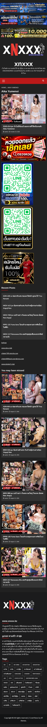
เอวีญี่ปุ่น (29, 700)
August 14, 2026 (14, 585)
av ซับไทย (6, 531)
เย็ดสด (29, 696)
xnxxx (23, 63)
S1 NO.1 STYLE (19, 678)
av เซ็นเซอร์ (7, 401)
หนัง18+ (6, 691)
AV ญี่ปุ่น (19, 669)
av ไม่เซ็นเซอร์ (7, 121)
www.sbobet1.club (8, 364)
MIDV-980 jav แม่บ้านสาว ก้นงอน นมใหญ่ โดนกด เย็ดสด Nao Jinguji (23, 316)
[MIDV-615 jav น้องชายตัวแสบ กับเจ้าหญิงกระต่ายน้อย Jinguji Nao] (23, 432)
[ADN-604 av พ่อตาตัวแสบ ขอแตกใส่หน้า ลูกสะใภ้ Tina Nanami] (23, 389)
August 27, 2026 (14, 411)
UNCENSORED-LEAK (32, 678)
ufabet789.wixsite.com (9, 353)
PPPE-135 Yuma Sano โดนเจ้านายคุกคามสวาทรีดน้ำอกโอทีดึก (23, 326)
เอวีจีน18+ (13, 700)
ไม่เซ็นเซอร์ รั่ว (16, 705)
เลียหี (36, 696)
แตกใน (37, 700)
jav (5, 678)
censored (18, 673)
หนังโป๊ (29, 691)
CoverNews (33, 718)
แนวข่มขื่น (6, 705)
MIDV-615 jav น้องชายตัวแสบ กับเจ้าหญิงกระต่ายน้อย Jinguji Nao (22, 306)
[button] (3, 80)
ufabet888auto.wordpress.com (12, 359)
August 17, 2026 (14, 541)
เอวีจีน (5, 700)
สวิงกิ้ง (37, 687)
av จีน (5, 669)
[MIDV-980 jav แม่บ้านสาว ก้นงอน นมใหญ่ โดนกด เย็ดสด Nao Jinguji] (23, 475)
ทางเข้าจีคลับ (10, 644)
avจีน (11, 669)
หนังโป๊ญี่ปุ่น (15, 696)
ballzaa (4, 343)
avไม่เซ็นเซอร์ (7, 673)
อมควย (23, 696)
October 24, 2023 (15, 131)
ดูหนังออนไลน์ (14, 687)
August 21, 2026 (14, 498)
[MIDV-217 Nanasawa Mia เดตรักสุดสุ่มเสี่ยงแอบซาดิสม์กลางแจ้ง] (23, 562)
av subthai (26, 664)
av (9, 664)
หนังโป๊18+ (37, 691)
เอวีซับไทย (21, 700)
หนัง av (13, 691)
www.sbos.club (6, 348)
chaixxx (27, 673)
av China (16, 664)
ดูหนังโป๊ (23, 687)
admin (6, 131)
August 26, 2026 (14, 455)
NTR (10, 678)
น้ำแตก (30, 687)
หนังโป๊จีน (6, 696)
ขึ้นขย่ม (38, 682)
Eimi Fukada (36, 673)
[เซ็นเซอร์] (19, 682)
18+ (5, 664)
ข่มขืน (5, 687)
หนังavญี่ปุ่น (21, 691)
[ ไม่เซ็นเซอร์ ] (28, 682)
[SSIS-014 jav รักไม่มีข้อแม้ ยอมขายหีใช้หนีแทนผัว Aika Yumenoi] (23, 109)
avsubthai (36, 664)
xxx (12, 682)
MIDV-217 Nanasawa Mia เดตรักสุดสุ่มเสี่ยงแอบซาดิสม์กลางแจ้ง (23, 335)
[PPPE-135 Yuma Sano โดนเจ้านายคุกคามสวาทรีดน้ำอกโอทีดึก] (23, 519)
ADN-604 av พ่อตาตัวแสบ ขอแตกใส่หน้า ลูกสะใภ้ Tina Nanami (22, 297)
